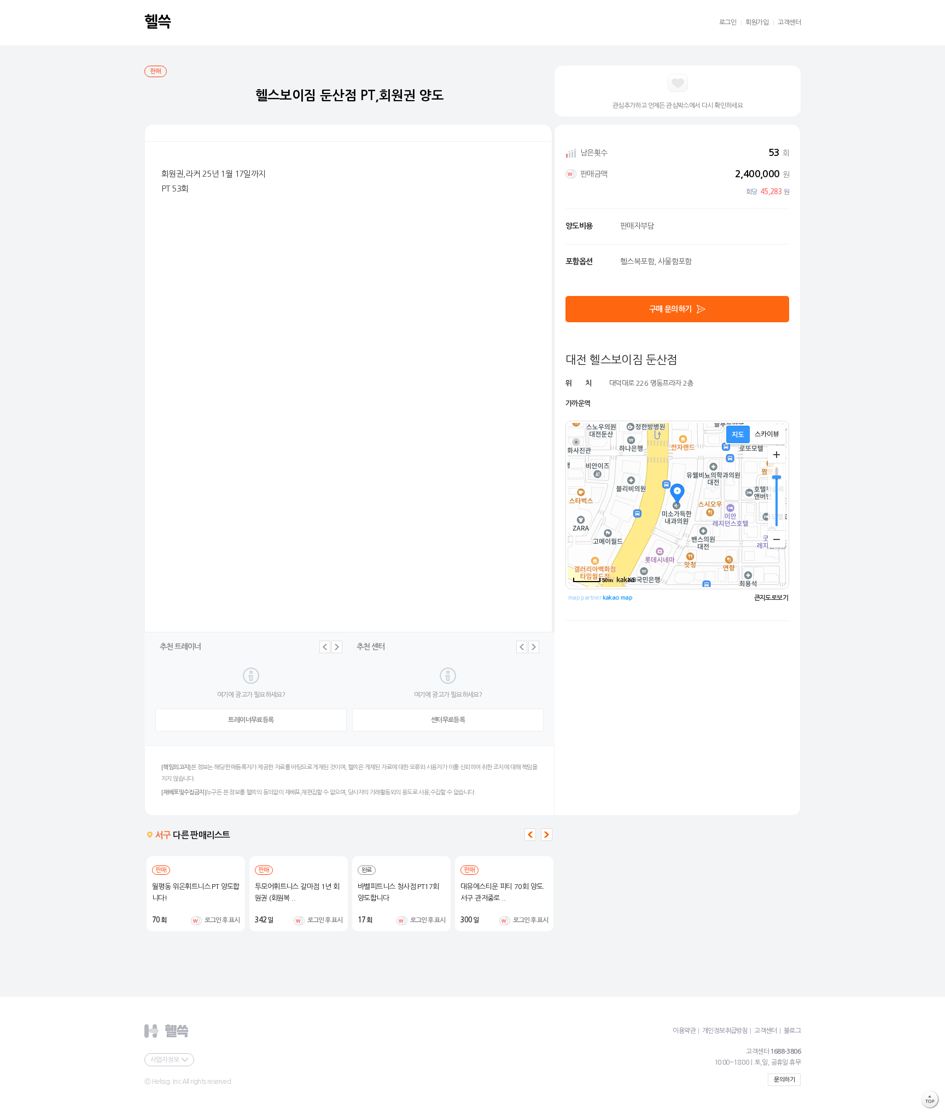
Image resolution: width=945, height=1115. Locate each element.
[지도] (738, 434)
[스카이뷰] (767, 434)
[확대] (776, 454)
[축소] (776, 539)
